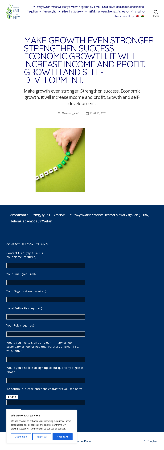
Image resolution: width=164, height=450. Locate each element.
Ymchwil (136, 11)
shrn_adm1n (74, 113)
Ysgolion (32, 11)
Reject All (42, 436)
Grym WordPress (80, 441)
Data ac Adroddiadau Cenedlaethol (123, 6)
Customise (21, 436)
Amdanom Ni (122, 16)
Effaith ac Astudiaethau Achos (107, 11)
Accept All (62, 436)
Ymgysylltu (49, 11)
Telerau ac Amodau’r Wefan (31, 221)
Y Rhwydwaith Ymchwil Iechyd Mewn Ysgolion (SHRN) (66, 6)
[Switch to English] (137, 16)
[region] (41, 427)
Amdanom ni (19, 215)
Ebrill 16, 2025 (98, 113)
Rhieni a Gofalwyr (73, 11)
